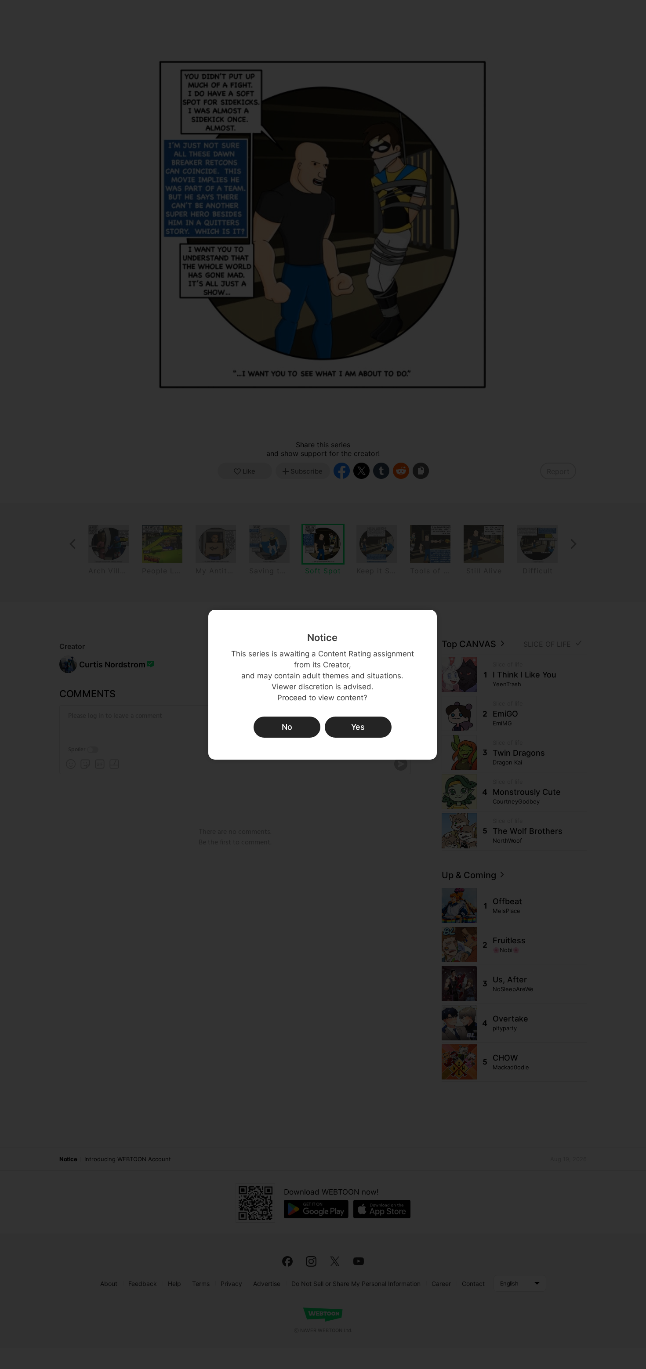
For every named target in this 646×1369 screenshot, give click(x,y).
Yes (358, 727)
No (287, 727)
